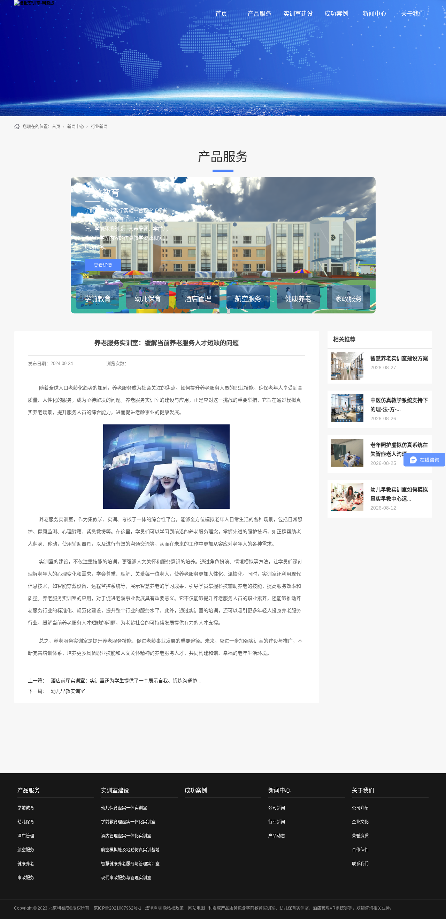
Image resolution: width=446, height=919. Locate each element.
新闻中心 (374, 13)
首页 (221, 13)
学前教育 (25, 808)
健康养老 (25, 863)
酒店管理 (25, 835)
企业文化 (360, 822)
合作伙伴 (360, 849)
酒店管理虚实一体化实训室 (126, 835)
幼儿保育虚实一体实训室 (124, 808)
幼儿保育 (25, 822)
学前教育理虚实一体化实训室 (128, 822)
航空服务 (25, 849)
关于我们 (413, 13)
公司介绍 (360, 808)
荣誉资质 (360, 835)
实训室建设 (298, 13)
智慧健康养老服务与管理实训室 (130, 863)
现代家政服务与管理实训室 (126, 877)
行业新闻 (99, 126)
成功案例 (336, 13)
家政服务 (25, 877)
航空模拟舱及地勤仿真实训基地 (130, 849)
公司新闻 (276, 808)
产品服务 (259, 13)
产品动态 (276, 835)
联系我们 (360, 863)
